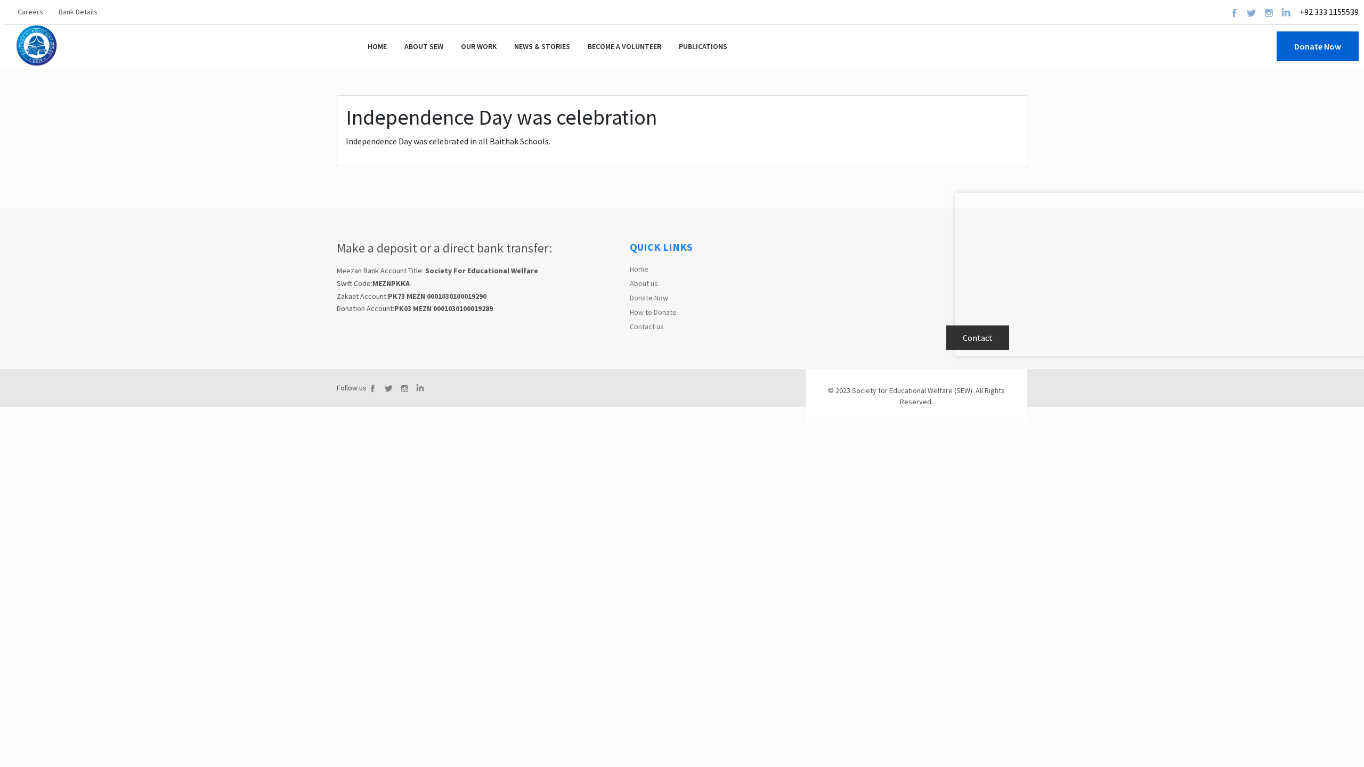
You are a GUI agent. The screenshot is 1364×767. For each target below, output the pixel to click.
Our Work (479, 46)
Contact (978, 337)
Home (377, 46)
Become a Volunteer (624, 46)
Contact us (647, 326)
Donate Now (649, 298)
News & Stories (542, 46)
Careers (30, 12)
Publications (703, 46)
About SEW (423, 46)
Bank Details (78, 12)
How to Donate (653, 312)
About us (644, 283)
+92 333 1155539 (1328, 11)
